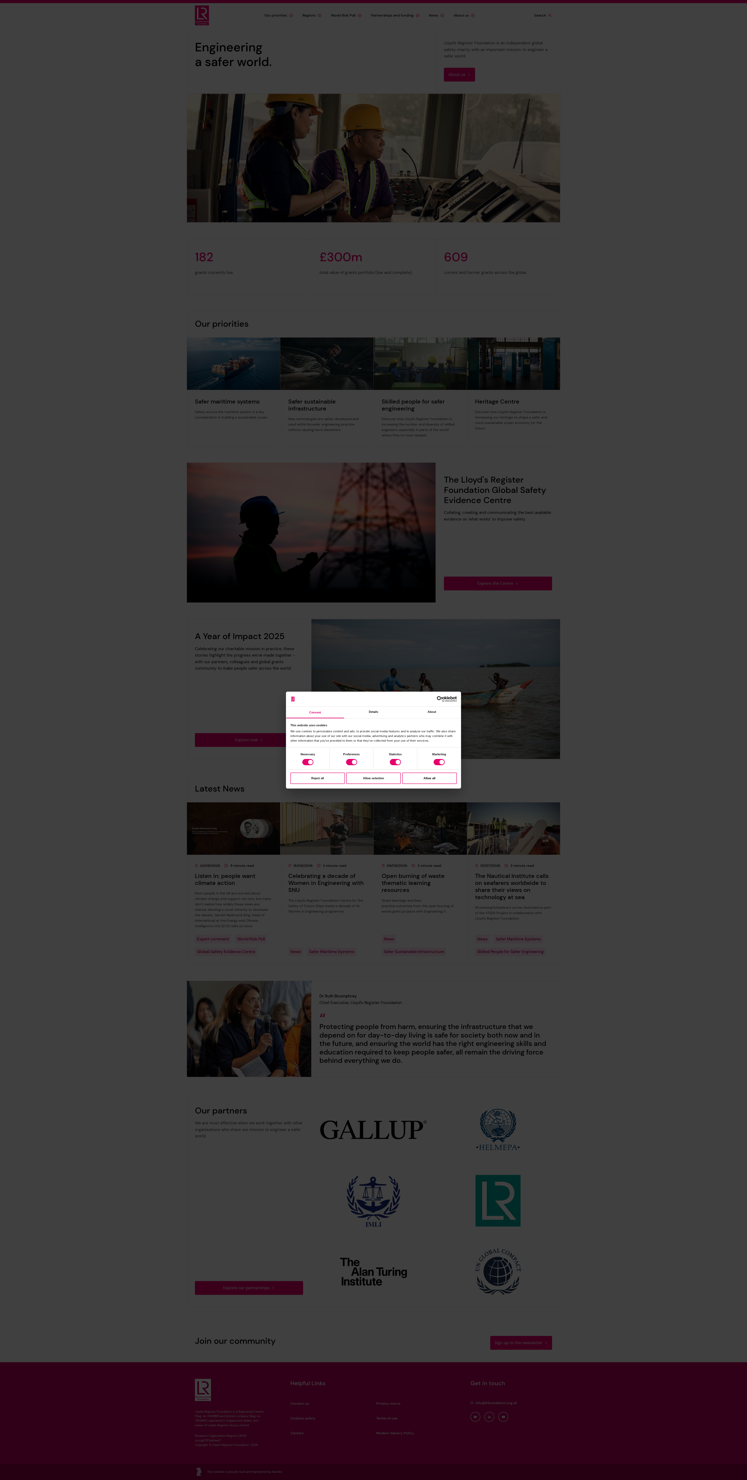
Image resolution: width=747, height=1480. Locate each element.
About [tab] (432, 711)
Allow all (429, 778)
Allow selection (373, 778)
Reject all (317, 778)
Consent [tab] (315, 712)
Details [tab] (373, 711)
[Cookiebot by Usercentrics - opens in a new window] (440, 699)
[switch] (351, 762)
